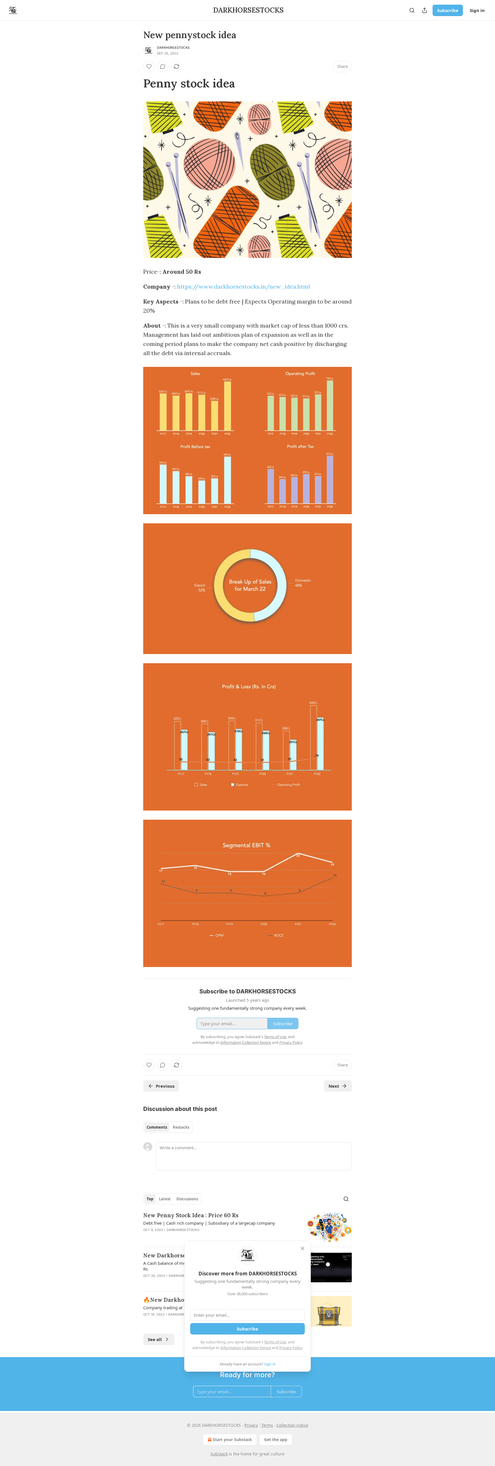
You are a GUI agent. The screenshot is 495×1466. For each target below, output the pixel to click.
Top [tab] (150, 1198)
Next (334, 1086)
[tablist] (168, 1127)
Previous (165, 1086)
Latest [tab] (165, 1198)
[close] (302, 1248)
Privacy (251, 1425)
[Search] (412, 10)
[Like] (149, 66)
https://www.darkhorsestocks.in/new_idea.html (243, 286)
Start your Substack (232, 1439)
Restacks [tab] (181, 1127)
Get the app (275, 1439)
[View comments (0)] (162, 66)
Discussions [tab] (187, 1198)
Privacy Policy (290, 1347)
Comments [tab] (157, 1127)
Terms (267, 1425)
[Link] (135, 83)
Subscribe (447, 10)
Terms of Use (275, 1341)
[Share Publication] (424, 10)
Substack (219, 1454)
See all (155, 1339)
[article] (247, 1226)
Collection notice (292, 1425)
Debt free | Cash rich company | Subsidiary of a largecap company (209, 1223)
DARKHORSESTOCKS (173, 48)
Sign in (477, 10)
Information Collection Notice (246, 1347)
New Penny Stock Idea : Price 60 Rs (190, 1215)
